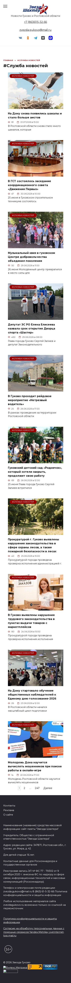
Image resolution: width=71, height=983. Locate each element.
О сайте (8, 814)
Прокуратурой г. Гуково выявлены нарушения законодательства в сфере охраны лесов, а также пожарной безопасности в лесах (33, 545)
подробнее (19, 966)
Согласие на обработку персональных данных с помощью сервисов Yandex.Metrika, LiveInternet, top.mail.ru (33, 932)
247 (37, 788)
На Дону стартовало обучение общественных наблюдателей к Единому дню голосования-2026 (32, 694)
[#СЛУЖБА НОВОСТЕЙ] (35, 106)
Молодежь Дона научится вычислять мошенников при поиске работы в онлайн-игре (35, 766)
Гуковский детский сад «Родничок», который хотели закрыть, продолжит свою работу (35, 471)
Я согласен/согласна (36, 978)
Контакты (9, 805)
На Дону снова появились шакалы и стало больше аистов (35, 115)
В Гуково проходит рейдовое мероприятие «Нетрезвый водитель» (30, 400)
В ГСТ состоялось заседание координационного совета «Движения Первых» (29, 185)
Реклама (8, 810)
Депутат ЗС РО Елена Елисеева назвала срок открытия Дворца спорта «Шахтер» (31, 328)
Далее (47, 788)
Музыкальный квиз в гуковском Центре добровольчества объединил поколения (31, 256)
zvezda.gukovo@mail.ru (35, 30)
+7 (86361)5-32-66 (35, 22)
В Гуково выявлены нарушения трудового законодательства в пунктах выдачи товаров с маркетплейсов (31, 621)
